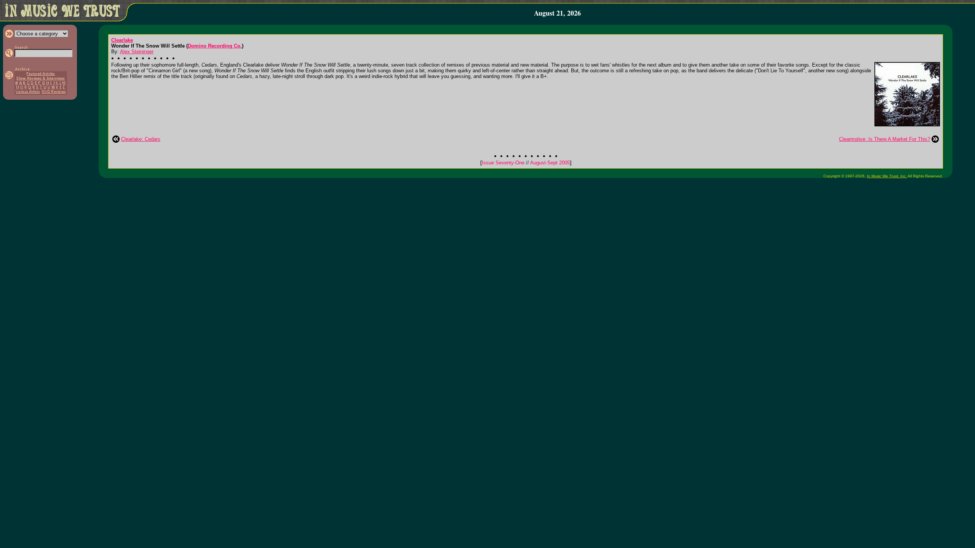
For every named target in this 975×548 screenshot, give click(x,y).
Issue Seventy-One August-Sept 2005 (526, 163)
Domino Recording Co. (215, 46)
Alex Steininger (136, 51)
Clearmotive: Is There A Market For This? (884, 139)
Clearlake (122, 40)
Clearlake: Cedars (140, 139)
